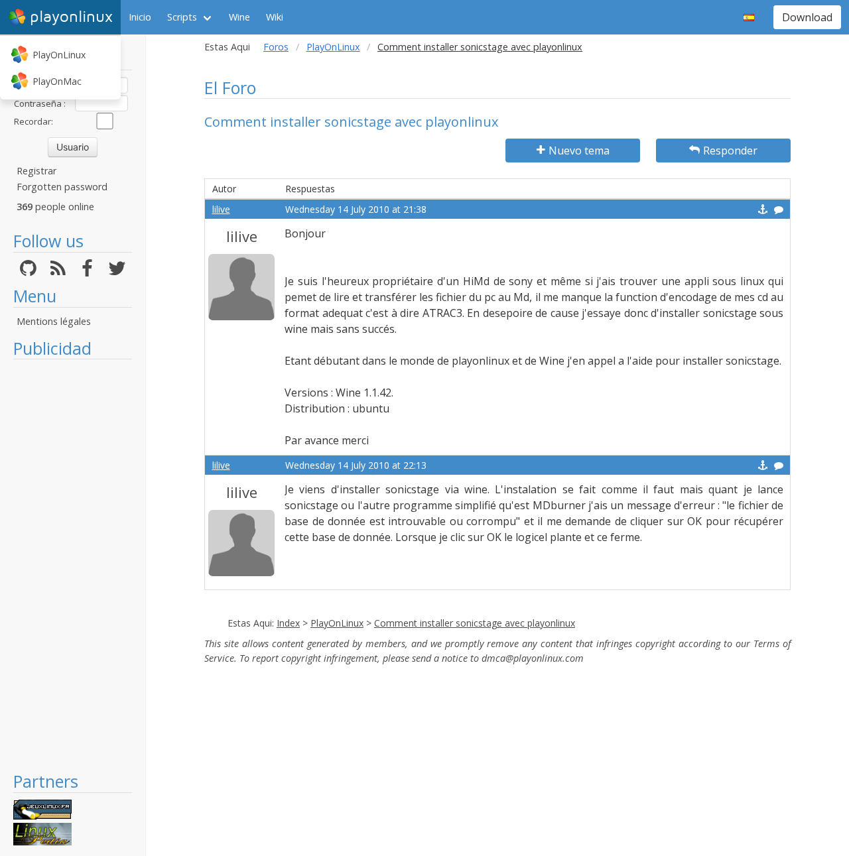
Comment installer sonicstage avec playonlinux (474, 623)
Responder (730, 150)
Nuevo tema (579, 150)
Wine (239, 17)
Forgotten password (62, 186)
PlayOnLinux (59, 54)
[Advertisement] (72, 565)
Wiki (274, 17)
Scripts (182, 17)
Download (807, 17)
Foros (276, 46)
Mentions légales (54, 321)
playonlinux (71, 17)
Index (288, 623)
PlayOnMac (57, 81)
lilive (221, 209)
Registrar (36, 170)
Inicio (140, 17)
